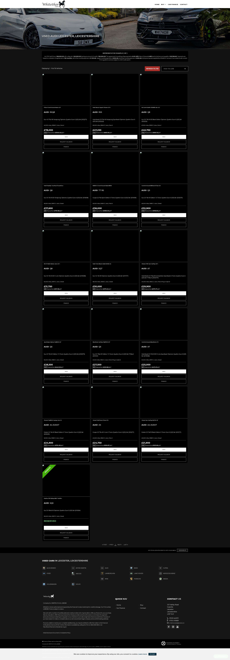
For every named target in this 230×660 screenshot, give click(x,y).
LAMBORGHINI (110, 573)
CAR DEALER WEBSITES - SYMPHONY (174, 644)
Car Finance (173, 4)
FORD (49, 573)
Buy (162, 4)
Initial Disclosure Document (51, 632)
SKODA (165, 579)
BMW (136, 568)
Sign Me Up (182, 550)
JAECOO (78, 573)
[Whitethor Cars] (53, 4)
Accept (152, 654)
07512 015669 (174, 620)
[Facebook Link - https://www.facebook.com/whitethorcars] (168, 626)
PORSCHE (137, 579)
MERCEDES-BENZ (169, 573)
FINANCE (66, 146)
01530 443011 (174, 618)
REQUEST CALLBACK (66, 142)
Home (157, 4)
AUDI (106, 568)
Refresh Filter (152, 69)
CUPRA (165, 568)
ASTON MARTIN (81, 568)
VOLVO (78, 584)
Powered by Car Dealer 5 (172, 642)
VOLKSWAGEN (51, 584)
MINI (106, 579)
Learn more (142, 654)
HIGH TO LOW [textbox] (169, 69)
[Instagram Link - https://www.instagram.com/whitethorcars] (173, 626)
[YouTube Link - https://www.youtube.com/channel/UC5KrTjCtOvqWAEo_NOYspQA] (177, 626)
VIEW (66, 137)
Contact (183, 4)
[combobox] (174, 68)
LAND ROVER (138, 573)
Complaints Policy (65, 632)
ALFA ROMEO (51, 568)
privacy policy (58, 641)
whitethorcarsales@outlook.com (176, 623)
